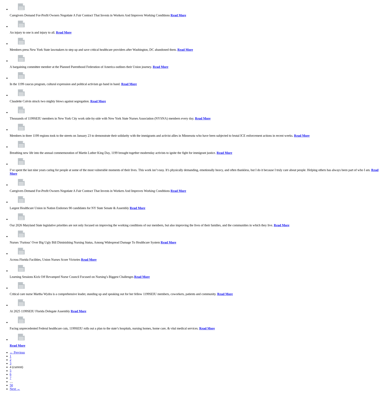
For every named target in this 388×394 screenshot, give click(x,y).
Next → (15, 389)
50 (11, 385)
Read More (178, 15)
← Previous (17, 352)
